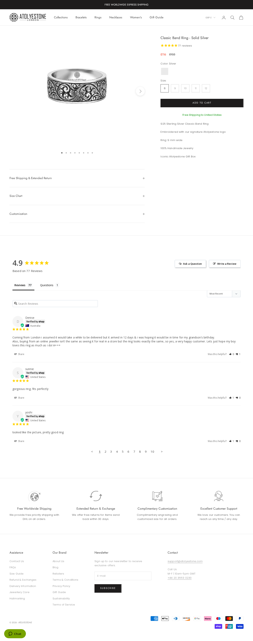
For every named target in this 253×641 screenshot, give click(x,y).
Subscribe (108, 588)
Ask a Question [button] (192, 263)
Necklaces (115, 17)
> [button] (162, 451)
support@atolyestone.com (185, 561)
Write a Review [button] (226, 263)
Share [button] (21, 354)
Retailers (58, 574)
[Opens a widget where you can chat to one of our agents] (15, 634)
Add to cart (202, 103)
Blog (56, 567)
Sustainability (61, 598)
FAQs (12, 567)
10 (152, 451)
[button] (231, 354)
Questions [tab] (46, 285)
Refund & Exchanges (22, 580)
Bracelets (81, 17)
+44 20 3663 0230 (180, 578)
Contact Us (16, 561)
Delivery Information (22, 586)
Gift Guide (156, 17)
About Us (58, 561)
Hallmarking (17, 598)
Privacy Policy (61, 586)
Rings (97, 17)
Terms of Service (64, 604)
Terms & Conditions (65, 580)
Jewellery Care (19, 592)
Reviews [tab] (19, 285)
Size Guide (16, 574)
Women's (136, 17)
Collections (61, 17)
